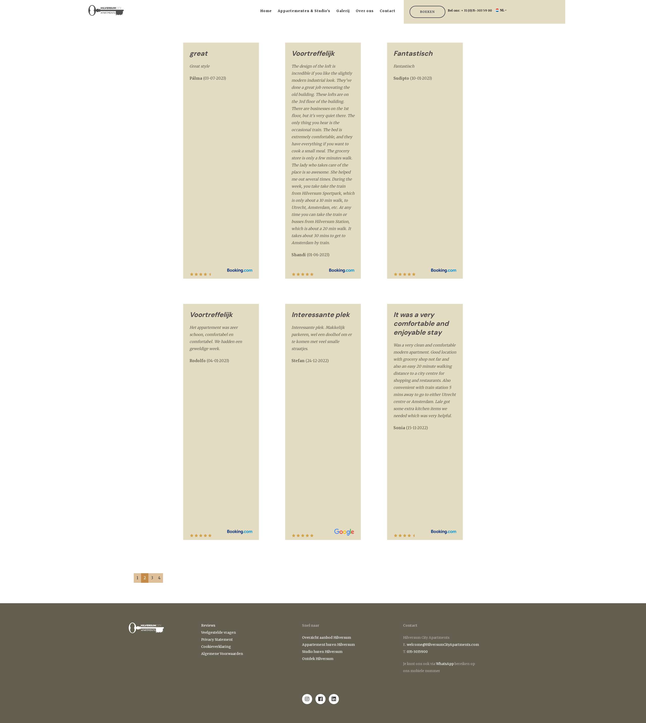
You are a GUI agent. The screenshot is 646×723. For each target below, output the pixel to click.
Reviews (208, 625)
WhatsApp (445, 664)
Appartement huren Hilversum (329, 645)
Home (266, 11)
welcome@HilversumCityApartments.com (443, 645)
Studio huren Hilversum (322, 652)
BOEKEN (427, 12)
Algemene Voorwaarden (222, 654)
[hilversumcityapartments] (307, 699)
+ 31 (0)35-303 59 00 (476, 10)
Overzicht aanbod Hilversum (326, 637)
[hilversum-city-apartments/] (334, 699)
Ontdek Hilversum (318, 659)
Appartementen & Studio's (304, 11)
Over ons (365, 11)
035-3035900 (417, 652)
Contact (387, 11)
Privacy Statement (217, 640)
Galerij (343, 11)
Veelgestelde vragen (218, 632)
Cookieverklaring (216, 647)
